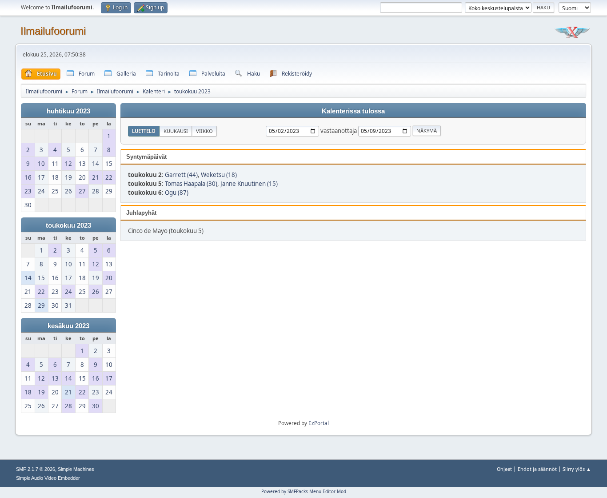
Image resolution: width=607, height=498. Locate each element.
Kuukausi (176, 131)
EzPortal (318, 423)
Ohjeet (504, 469)
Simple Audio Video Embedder (48, 478)
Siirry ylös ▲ (577, 469)
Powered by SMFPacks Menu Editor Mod (303, 491)
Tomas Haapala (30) (191, 184)
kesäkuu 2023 (68, 325)
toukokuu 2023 (68, 225)
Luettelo (144, 131)
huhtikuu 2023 (68, 111)
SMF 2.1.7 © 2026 (35, 469)
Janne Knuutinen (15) (249, 184)
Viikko (204, 131)
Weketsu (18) (219, 175)
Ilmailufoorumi (53, 31)
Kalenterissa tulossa (353, 111)
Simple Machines (76, 469)
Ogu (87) (176, 193)
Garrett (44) (181, 175)
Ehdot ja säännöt (537, 469)
